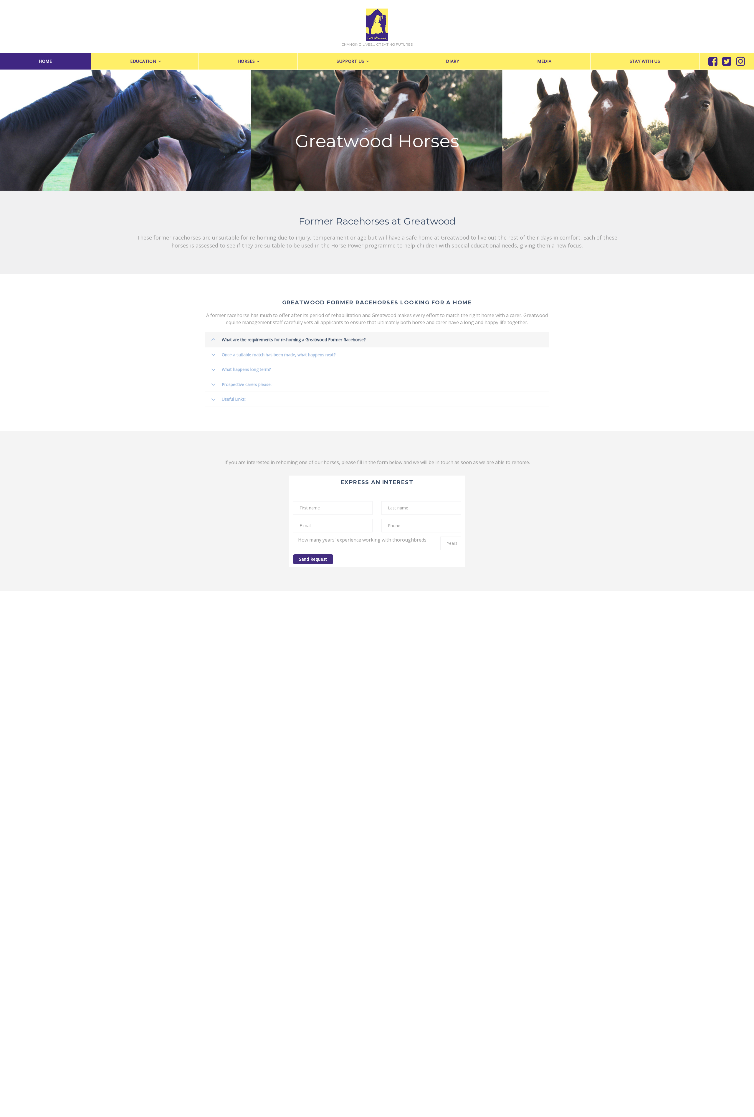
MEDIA (544, 61)
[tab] (377, 339)
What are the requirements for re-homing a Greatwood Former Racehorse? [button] (294, 339)
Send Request (313, 559)
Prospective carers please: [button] (247, 384)
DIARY (452, 61)
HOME (45, 61)
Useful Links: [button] (234, 399)
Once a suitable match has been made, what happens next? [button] (278, 354)
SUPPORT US (350, 61)
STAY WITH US (645, 61)
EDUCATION (143, 61)
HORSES (246, 61)
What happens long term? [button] (246, 369)
